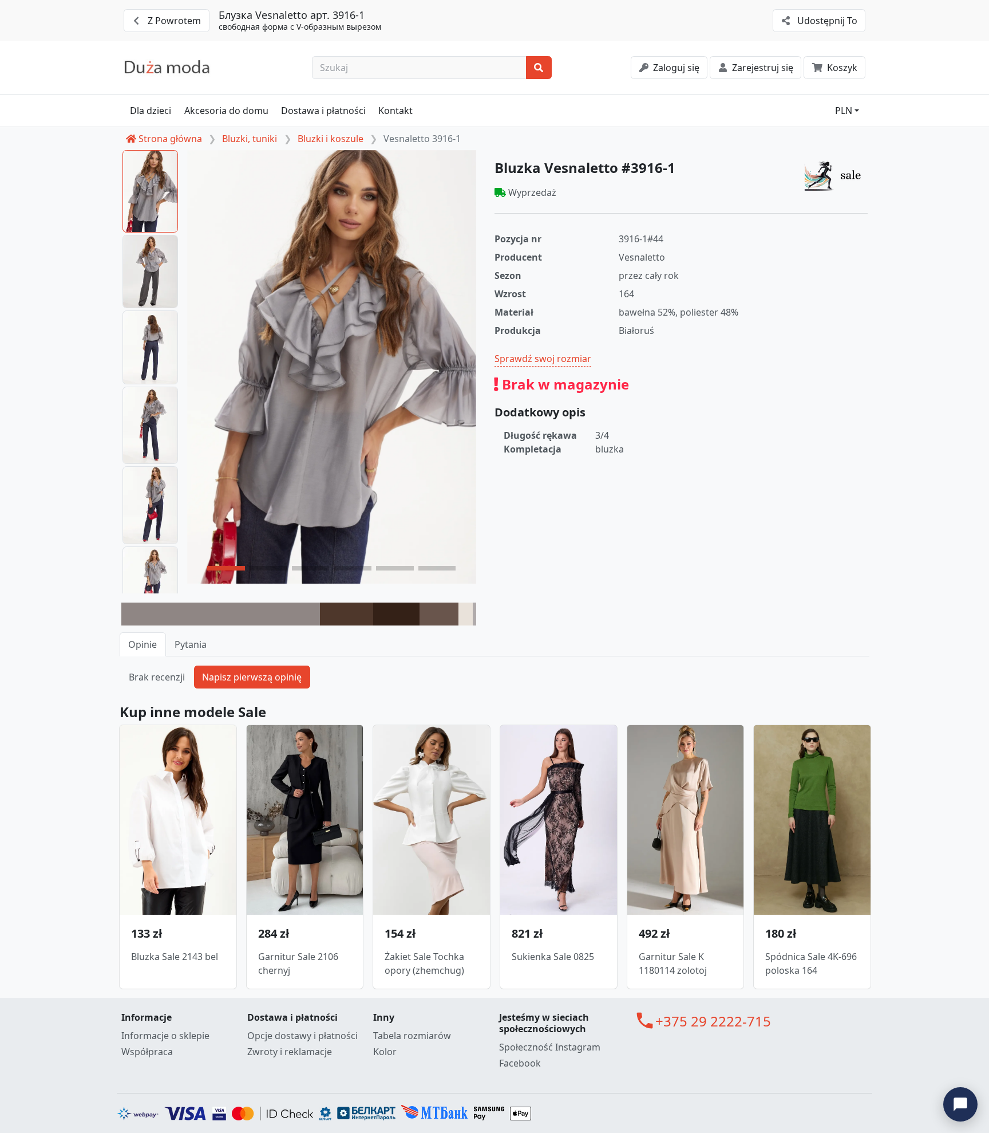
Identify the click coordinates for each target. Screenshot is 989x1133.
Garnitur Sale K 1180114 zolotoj (673, 963)
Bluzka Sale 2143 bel (174, 956)
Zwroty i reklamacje (289, 1051)
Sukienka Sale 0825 (553, 956)
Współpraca (147, 1051)
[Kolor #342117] (396, 614)
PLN (843, 110)
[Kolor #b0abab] (474, 614)
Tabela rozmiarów (412, 1035)
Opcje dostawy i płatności (302, 1035)
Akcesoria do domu (226, 110)
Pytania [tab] (191, 644)
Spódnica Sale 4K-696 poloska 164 (811, 963)
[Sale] (836, 175)
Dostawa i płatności (323, 110)
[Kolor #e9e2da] (465, 614)
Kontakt (395, 110)
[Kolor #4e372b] (346, 614)
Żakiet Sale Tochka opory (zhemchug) (424, 963)
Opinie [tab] (142, 644)
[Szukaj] (539, 67)
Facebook (520, 1063)
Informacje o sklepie (165, 1035)
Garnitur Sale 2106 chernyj (298, 963)
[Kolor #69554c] (439, 614)
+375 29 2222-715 (713, 1021)
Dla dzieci (150, 110)
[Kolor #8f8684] (220, 614)
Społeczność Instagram (549, 1047)
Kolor (385, 1051)
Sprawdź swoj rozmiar (542, 358)
